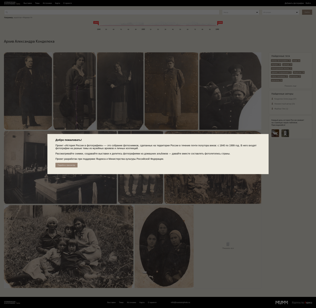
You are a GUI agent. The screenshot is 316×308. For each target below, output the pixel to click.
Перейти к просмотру (66, 165)
